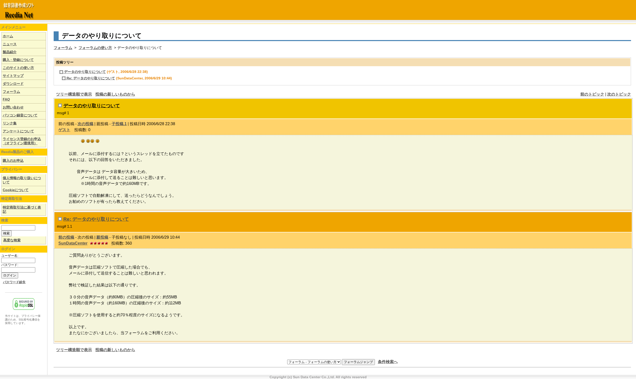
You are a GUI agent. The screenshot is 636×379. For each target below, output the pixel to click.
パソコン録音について (20, 115)
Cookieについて (16, 190)
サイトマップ (13, 76)
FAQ (6, 99)
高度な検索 (12, 240)
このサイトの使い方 (18, 68)
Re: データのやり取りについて (90, 78)
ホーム (8, 36)
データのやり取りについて (84, 72)
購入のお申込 (13, 160)
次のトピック (619, 94)
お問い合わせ (13, 107)
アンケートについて (18, 131)
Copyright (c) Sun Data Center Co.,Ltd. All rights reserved (318, 377)
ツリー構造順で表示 (74, 94)
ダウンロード (13, 84)
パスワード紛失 (14, 282)
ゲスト (64, 130)
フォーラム (11, 92)
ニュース (10, 44)
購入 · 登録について (18, 60)
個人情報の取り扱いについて (22, 180)
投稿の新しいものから (115, 94)
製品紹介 (10, 52)
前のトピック (592, 94)
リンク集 (10, 123)
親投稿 (102, 237)
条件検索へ (388, 362)
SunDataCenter (72, 243)
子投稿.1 (119, 124)
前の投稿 (66, 237)
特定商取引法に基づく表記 (22, 209)
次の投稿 (85, 124)
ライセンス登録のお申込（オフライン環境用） (22, 141)
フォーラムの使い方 (95, 48)
